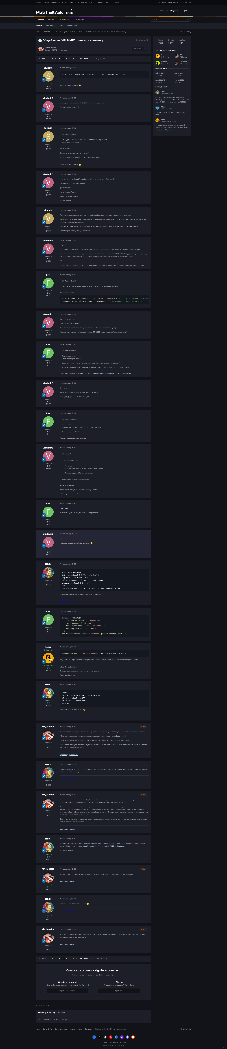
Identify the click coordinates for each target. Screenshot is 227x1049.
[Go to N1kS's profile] (48, 572)
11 (49, 745)
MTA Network (63, 20)
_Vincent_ (48, 210)
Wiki (71, 2)
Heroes (84, 2)
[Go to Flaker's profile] (177, 56)
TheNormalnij (185, 62)
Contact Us (113, 1043)
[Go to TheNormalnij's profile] (176, 63)
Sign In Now (119, 991)
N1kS (48, 564)
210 (49, 119)
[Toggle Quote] (63, 134)
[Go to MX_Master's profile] (41, 48)
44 (49, 295)
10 (81, 59)
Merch (108, 2)
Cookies (123, 1043)
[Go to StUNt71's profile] (48, 76)
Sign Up (185, 11)
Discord (46, 2)
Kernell (164, 62)
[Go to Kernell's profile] (158, 63)
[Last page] (91, 58)
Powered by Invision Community (113, 1045)
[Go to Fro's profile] (48, 283)
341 (49, 88)
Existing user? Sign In (168, 11)
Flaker (182, 55)
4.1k (49, 670)
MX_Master (52, 47)
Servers (100, 2)
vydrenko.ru (73, 755)
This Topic (178, 19)
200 (49, 585)
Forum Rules (50, 26)
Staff (61, 26)
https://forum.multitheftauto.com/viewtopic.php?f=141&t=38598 (106, 373)
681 (49, 231)
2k (49, 747)
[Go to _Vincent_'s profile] (48, 218)
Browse (41, 20)
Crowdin (116, 2)
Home (38, 2)
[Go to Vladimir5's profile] (48, 106)
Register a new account (67, 991)
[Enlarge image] (91, 543)
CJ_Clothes (64, 508)
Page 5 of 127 (101, 59)
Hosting (92, 2)
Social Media (78, 20)
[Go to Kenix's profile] (48, 658)
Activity (51, 20)
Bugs (77, 2)
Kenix (48, 647)
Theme (103, 1043)
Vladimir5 (48, 98)
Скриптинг (63, 50)
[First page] (39, 58)
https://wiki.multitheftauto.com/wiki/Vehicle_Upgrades (103, 846)
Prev (44, 59)
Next (86, 59)
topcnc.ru (63, 755)
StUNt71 (48, 68)
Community (55, 2)
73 (49, 668)
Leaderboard (72, 26)
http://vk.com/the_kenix (68, 667)
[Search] (188, 19)
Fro (48, 275)
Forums (39, 26)
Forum (64, 2)
